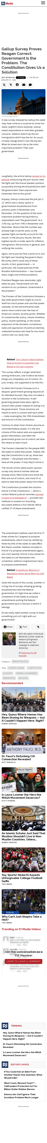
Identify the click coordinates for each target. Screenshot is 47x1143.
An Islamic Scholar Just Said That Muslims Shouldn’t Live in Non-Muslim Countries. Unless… (23, 836)
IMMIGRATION (9, 678)
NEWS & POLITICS (20, 661)
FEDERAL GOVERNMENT (26, 673)
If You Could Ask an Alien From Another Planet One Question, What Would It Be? (23, 1075)
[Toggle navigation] (43, 3)
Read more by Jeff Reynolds (27, 654)
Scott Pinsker (8, 801)
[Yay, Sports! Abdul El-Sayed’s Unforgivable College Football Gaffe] (23, 859)
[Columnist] (10, 638)
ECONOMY (7, 673)
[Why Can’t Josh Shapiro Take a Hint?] (23, 901)
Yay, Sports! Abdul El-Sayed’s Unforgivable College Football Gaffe (22, 878)
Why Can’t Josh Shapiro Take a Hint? (22, 918)
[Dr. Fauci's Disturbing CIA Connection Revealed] (23, 740)
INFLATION (23, 678)
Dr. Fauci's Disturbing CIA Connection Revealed (18, 758)
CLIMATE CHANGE (16, 668)
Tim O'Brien (7, 884)
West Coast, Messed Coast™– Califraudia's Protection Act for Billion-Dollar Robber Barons (20, 1086)
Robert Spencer (9, 724)
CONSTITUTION (34, 668)
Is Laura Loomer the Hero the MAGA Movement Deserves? (21, 796)
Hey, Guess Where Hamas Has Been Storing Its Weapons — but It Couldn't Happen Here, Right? (23, 717)
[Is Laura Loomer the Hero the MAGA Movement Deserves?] (23, 779)
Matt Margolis (9, 762)
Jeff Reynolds (8, 77)
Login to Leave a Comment (23, 961)
